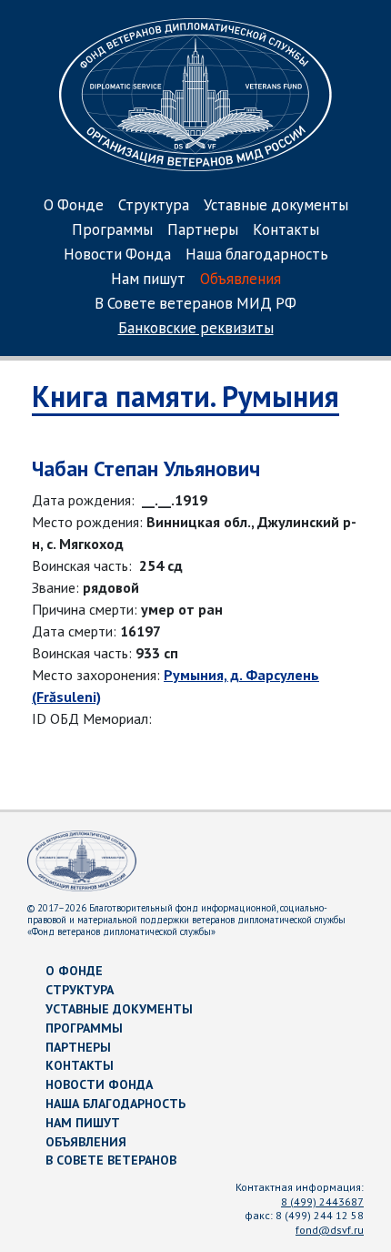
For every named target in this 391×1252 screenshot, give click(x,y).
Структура (153, 206)
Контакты (286, 230)
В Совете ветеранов (110, 1160)
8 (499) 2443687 (322, 1201)
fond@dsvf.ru (330, 1230)
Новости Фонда (117, 255)
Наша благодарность (256, 255)
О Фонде (74, 206)
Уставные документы (276, 206)
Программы (112, 230)
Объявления (240, 280)
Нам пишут (148, 280)
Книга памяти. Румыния (185, 396)
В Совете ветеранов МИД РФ (195, 304)
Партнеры (202, 230)
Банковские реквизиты (196, 329)
